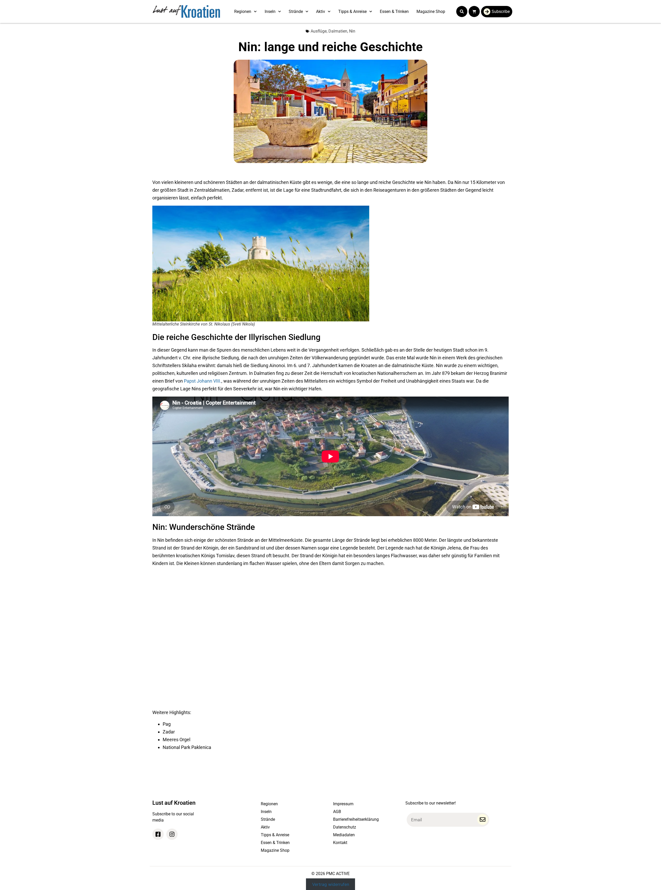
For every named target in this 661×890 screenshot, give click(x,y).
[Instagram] (172, 834)
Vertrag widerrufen (330, 884)
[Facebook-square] (158, 834)
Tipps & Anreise (352, 11)
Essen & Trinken (394, 11)
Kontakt (340, 842)
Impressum (343, 803)
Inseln (270, 11)
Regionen (242, 11)
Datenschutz (344, 827)
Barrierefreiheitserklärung (356, 819)
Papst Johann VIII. (202, 381)
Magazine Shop (430, 11)
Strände (296, 11)
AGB (337, 811)
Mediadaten (344, 834)
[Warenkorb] (474, 11)
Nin (352, 31)
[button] (461, 11)
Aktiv (320, 11)
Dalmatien (337, 31)
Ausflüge (319, 31)
